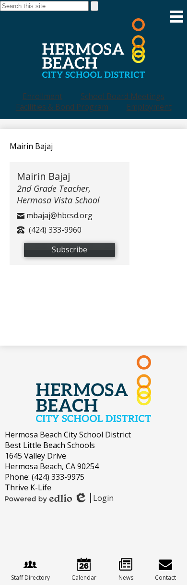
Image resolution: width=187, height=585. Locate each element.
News (125, 577)
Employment (149, 106)
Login (94, 498)
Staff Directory (30, 577)
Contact (165, 577)
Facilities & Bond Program (62, 106)
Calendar (83, 577)
